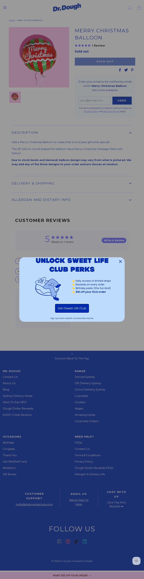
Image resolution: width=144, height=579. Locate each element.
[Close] (120, 261)
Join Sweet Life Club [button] (72, 308)
